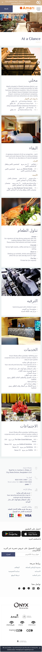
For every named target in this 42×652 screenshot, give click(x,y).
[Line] (28, 588)
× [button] (40, 648)
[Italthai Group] (22, 642)
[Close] (2, 2)
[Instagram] (33, 588)
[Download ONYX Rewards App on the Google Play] (11, 534)
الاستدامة (38, 571)
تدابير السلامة (36, 575)
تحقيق (27, 484)
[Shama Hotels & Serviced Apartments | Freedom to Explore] (21, 623)
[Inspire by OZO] (15, 630)
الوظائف (17, 567)
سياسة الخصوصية (14, 571)
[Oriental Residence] (27, 616)
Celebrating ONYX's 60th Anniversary (17, 2)
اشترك (8, 554)
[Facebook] (38, 588)
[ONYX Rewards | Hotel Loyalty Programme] (21, 604)
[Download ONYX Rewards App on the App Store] (30, 534)
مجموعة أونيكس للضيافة (33, 567)
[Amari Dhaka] (27, 8)
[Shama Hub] (10, 623)
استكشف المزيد (34, 539)
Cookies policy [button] (11, 649)
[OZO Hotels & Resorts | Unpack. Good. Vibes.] (29, 630)
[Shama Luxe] (32, 623)
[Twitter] (24, 588)
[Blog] (19, 588)
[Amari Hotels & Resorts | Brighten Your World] (14, 616)
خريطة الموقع (15, 575)
